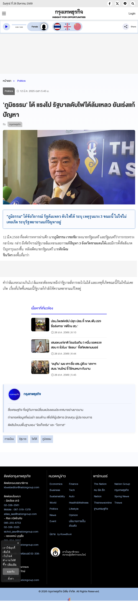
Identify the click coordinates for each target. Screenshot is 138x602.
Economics (56, 484)
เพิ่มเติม (12, 564)
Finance (73, 484)
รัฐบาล (22, 439)
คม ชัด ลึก (99, 490)
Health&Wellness (78, 502)
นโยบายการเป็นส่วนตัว (77, 523)
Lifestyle (74, 508)
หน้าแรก (7, 80)
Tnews (118, 502)
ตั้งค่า (11, 578)
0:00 (17, 27)
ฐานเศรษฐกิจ (101, 508)
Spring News (121, 496)
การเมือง (9, 439)
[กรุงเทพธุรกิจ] (69, 13)
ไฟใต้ (34, 439)
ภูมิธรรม (46, 439)
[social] (109, 3)
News (53, 515)
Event (53, 521)
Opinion (73, 515)
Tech (72, 490)
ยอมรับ (11, 571)
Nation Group (122, 484)
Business (55, 490)
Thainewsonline (103, 502)
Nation (98, 496)
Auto (71, 496)
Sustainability (57, 496)
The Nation (100, 484)
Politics (21, 80)
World (53, 502)
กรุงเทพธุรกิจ (121, 490)
